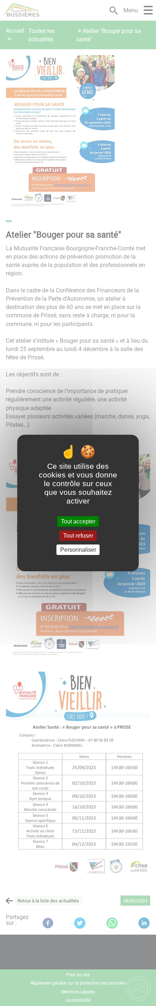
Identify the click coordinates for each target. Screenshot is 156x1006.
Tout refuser (78, 536)
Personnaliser (78, 550)
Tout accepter (78, 521)
